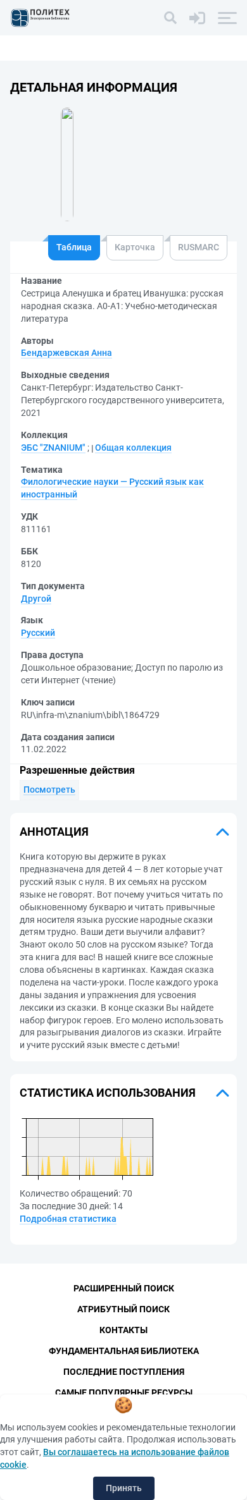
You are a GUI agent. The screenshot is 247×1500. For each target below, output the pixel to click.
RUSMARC (198, 247)
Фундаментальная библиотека (124, 1351)
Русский (38, 633)
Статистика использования (108, 1092)
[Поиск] (170, 17)
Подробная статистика (68, 1219)
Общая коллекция (133, 447)
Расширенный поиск (123, 1288)
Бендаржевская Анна (66, 353)
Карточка (135, 247)
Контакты (123, 1330)
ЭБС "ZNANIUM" (53, 447)
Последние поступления (123, 1372)
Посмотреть (49, 789)
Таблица (74, 247)
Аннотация (54, 831)
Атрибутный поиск (123, 1309)
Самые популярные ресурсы (124, 1392)
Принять (124, 1488)
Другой (36, 599)
